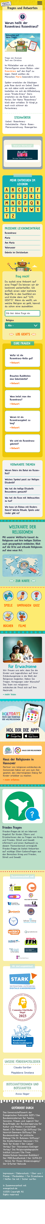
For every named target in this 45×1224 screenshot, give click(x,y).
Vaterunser (10, 247)
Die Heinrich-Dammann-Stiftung (22, 1131)
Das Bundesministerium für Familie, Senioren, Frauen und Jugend (21, 1118)
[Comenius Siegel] (22, 1007)
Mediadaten (18, 1176)
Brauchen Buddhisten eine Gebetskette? (20, 377)
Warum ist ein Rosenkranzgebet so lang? (20, 420)
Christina (17, 60)
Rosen (31, 124)
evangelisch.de (10, 1188)
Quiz (36, 605)
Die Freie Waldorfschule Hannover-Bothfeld (20, 1154)
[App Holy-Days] (22, 720)
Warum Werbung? (22, 145)
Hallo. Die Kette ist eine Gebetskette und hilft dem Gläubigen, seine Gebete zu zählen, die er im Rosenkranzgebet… (14, 362)
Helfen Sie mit (12, 1179)
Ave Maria (10, 242)
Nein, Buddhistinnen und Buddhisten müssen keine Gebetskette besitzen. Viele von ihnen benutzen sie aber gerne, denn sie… (14, 383)
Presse (6, 1176)
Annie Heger (22, 1093)
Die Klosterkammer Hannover (18, 1140)
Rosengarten (31, 127)
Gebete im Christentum (16, 252)
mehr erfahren (12, 779)
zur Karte (22, 581)
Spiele (8, 605)
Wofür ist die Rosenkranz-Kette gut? (21, 357)
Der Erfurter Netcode (14, 1163)
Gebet (8, 121)
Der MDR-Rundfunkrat (14, 1158)
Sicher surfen (29, 1179)
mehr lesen (10, 694)
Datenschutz (22, 1173)
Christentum (22, 16)
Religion (10, 320)
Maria (18, 76)
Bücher (8, 626)
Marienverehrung (14, 127)
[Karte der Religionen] (22, 565)
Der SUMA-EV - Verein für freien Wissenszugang (22, 1159)
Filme (22, 626)
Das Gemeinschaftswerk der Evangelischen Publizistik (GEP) (18, 1114)
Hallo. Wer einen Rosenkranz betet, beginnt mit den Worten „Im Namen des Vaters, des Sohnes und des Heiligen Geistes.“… (14, 448)
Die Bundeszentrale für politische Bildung (19, 1135)
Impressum (8, 1173)
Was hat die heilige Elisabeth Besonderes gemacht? (19, 490)
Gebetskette (11, 124)
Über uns (36, 1173)
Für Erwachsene (35, 1176)
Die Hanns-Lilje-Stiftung (24, 1129)
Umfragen (22, 605)
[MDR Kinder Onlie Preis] (22, 1036)
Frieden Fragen (12, 827)
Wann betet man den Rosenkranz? (20, 398)
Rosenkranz (10, 71)
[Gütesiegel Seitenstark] (22, 981)
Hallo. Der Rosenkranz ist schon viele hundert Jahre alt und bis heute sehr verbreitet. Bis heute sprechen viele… (14, 427)
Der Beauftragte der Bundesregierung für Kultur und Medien (22, 1123)
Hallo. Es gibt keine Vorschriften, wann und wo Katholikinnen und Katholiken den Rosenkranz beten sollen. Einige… (14, 403)
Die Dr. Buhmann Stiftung (25, 1138)
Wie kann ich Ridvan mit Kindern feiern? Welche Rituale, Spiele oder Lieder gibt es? (22, 510)
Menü (39, 3)
